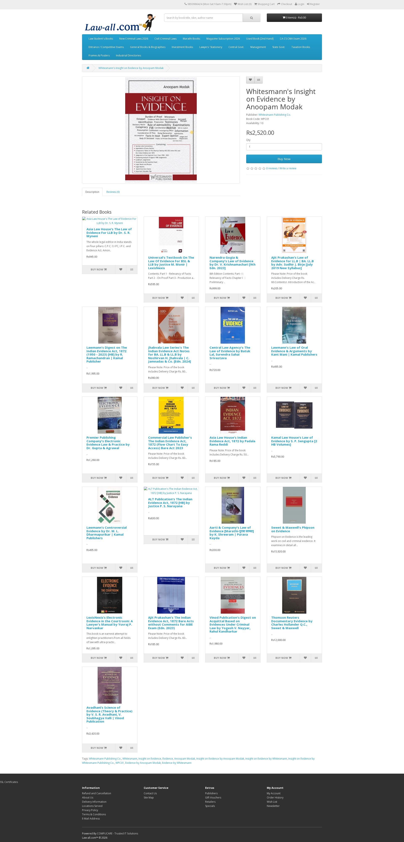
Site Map (149, 797)
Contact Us (150, 793)
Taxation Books (300, 47)
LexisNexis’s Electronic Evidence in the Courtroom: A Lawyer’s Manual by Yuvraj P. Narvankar (109, 622)
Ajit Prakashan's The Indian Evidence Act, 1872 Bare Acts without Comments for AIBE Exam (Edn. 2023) (171, 622)
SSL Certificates (9, 782)
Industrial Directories (128, 55)
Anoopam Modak (184, 758)
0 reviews (271, 168)
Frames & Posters (99, 55)
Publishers (211, 793)
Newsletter (273, 806)
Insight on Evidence (149, 758)
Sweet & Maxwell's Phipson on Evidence (292, 529)
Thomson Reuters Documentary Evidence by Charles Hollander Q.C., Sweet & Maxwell (291, 622)
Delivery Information (94, 802)
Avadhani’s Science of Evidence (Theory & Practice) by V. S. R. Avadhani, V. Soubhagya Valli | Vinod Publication (109, 714)
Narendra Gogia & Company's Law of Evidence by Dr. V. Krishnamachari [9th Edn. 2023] (232, 262)
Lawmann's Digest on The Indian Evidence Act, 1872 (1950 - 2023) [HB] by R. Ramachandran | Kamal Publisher (106, 354)
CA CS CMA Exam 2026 (293, 38)
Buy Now (284, 159)
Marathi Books (191, 38)
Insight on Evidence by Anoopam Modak (220, 758)
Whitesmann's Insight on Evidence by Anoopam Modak (130, 68)
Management (258, 47)
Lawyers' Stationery (210, 47)
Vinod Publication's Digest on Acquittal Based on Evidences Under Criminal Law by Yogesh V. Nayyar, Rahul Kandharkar (233, 624)
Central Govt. (236, 47)
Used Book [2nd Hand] (260, 38)
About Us (87, 797)
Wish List (272, 802)
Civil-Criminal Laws (165, 38)
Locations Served (92, 806)
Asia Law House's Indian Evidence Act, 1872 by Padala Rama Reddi (232, 440)
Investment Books (182, 47)
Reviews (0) (113, 192)
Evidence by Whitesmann (176, 763)
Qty (248, 140)
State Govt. (278, 47)
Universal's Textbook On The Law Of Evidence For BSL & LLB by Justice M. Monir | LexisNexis (171, 262)
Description (92, 192)
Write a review (287, 168)
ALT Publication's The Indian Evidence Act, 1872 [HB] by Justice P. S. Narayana (170, 502)
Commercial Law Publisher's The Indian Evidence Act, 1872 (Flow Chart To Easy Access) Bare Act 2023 (170, 442)
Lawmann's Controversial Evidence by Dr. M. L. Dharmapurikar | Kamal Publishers (106, 532)
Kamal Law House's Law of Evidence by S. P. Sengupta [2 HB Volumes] (294, 440)
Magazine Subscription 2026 (223, 38)
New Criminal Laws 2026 (133, 38)
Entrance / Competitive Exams (106, 47)
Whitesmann (129, 758)
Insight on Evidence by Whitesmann (266, 758)
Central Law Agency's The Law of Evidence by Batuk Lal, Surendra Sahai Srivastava (230, 352)
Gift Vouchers (213, 797)
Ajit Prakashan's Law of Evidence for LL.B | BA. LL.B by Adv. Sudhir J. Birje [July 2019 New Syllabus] (292, 262)
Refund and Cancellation (96, 793)
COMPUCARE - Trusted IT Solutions (117, 833)
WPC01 (120, 763)
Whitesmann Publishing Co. (275, 115)
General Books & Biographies (147, 47)
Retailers (210, 802)
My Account (273, 793)
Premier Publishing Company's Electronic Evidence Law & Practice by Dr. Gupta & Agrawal (108, 442)
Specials (210, 806)
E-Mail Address (91, 818)
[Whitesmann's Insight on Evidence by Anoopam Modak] (161, 130)
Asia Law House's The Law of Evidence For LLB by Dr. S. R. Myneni (109, 232)
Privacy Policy (90, 810)
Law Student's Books (101, 38)
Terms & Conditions (94, 814)
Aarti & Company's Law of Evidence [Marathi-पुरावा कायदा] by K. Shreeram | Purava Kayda (232, 532)
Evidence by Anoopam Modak (143, 763)
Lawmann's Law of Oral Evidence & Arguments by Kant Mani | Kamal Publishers (294, 350)
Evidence (167, 758)
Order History (275, 797)
